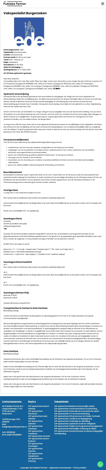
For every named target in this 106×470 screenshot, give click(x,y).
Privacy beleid (79, 467)
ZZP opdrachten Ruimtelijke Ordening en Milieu (75, 428)
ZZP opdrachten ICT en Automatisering (72, 413)
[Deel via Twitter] (58, 88)
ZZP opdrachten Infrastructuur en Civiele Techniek (77, 416)
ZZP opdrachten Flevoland (35, 412)
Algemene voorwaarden (60, 467)
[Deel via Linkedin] (60, 88)
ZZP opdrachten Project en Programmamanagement (78, 426)
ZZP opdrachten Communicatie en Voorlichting (75, 408)
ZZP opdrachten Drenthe (35, 449)
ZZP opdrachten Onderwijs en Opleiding (72, 421)
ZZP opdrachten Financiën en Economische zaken (76, 411)
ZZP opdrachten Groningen (35, 444)
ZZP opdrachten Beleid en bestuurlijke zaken (74, 406)
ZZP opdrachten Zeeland (35, 422)
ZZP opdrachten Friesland (35, 427)
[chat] (100, 464)
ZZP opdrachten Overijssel (35, 432)
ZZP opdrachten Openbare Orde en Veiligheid (74, 423)
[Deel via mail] (56, 88)
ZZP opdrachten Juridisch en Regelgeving (73, 418)
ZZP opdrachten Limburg (35, 459)
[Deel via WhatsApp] (55, 88)
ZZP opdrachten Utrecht (39, 436)
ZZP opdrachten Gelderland (35, 454)
